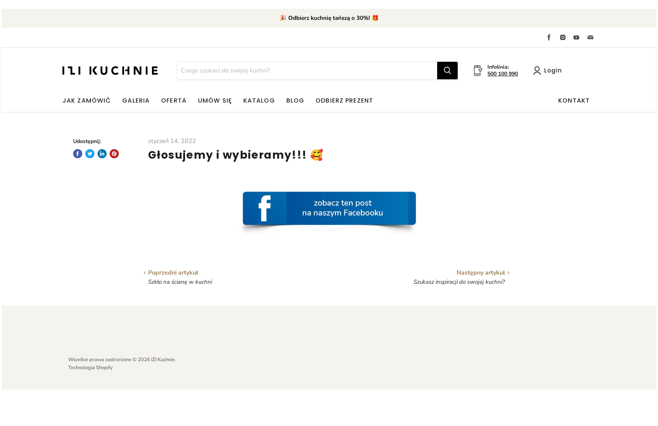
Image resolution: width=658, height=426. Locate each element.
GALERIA (136, 100)
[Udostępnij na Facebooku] (77, 153)
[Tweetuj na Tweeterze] (89, 153)
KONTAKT (574, 100)
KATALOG (259, 100)
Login (553, 70)
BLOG (295, 100)
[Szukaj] (447, 70)
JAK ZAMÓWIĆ (86, 100)
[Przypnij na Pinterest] (114, 153)
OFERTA (174, 100)
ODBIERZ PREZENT (344, 100)
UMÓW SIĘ (215, 100)
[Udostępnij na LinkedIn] (102, 153)
